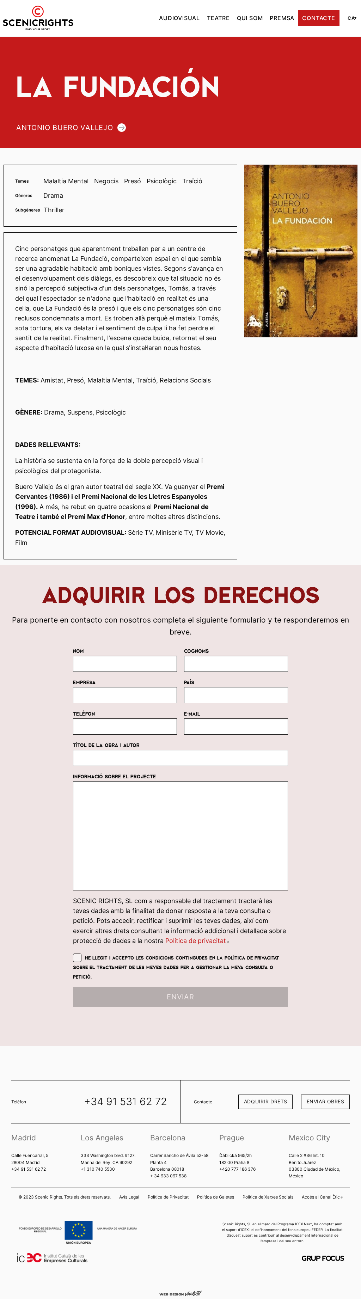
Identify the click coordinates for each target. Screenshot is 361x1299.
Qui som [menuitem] (250, 18)
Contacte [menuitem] (318, 18)
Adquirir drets (265, 1101)
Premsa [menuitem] (282, 18)
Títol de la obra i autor (106, 744)
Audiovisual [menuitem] (179, 18)
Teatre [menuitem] (218, 18)
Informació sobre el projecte (114, 776)
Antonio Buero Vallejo (64, 127)
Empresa (84, 682)
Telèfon (84, 713)
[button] (350, 18)
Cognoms (196, 650)
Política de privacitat (197, 940)
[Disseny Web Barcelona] (180, 1293)
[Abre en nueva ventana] (323, 1258)
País (189, 682)
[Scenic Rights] (38, 17)
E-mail (192, 713)
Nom (78, 650)
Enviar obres (325, 1101)
